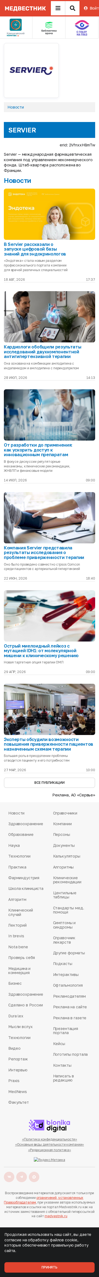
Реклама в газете (70, 1018)
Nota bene (18, 947)
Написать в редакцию (63, 1078)
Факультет (18, 1102)
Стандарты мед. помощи (68, 910)
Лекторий (17, 925)
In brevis (16, 936)
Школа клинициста (25, 888)
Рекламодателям (69, 996)
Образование (20, 834)
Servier (22, 130)
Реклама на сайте (70, 1007)
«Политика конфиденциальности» (49, 1139)
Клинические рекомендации (67, 880)
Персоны (61, 834)
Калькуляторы (66, 856)
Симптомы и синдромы (64, 925)
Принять (49, 1267)
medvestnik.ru (56, 1216)
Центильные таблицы (65, 895)
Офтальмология (68, 985)
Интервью (18, 1070)
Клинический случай (20, 912)
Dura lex (15, 1016)
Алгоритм (17, 899)
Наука (14, 845)
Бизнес (15, 983)
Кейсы (59, 1044)
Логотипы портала (70, 1054)
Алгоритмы (63, 867)
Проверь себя (21, 957)
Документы (64, 845)
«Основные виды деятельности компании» (49, 1144)
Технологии (19, 856)
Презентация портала (65, 1030)
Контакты (62, 1065)
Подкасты (62, 963)
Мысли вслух (20, 1027)
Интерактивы (66, 974)
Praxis (14, 1081)
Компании (62, 824)
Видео (14, 1048)
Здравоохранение (25, 824)
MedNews (17, 1091)
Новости (15, 107)
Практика (17, 867)
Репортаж (18, 1059)
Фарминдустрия (23, 878)
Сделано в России (25, 1005)
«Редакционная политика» (49, 1150)
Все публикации (49, 783)
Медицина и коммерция (19, 970)
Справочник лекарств (64, 940)
